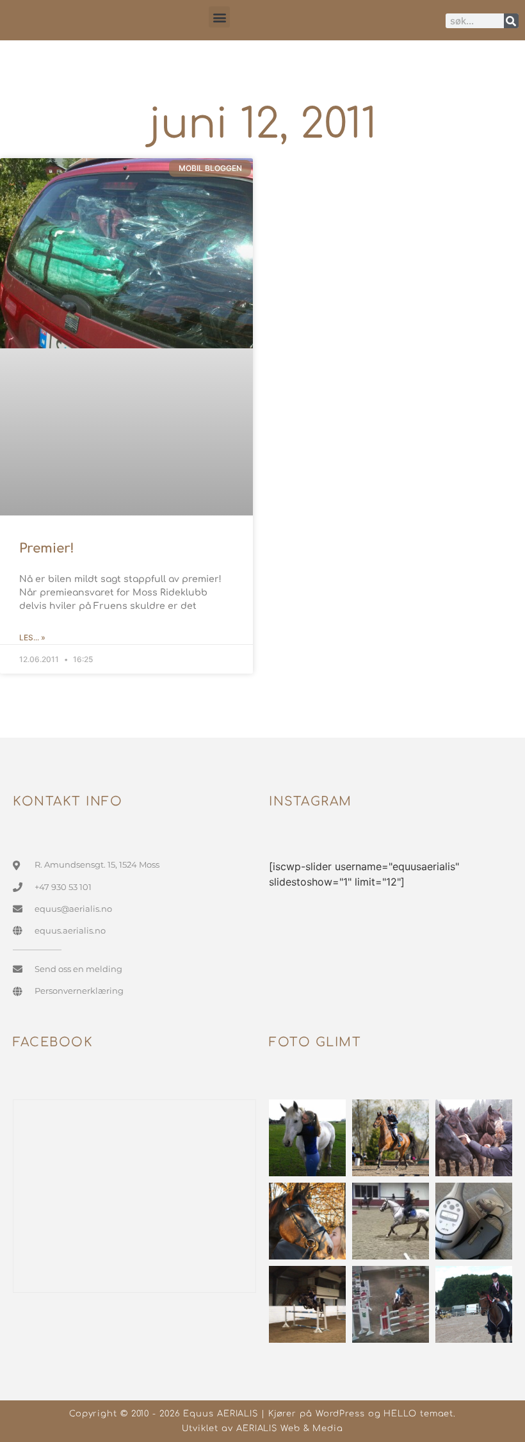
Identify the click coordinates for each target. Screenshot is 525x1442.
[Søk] (511, 20)
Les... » (32, 637)
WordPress (340, 1413)
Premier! (46, 548)
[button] (219, 17)
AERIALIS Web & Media (289, 1428)
